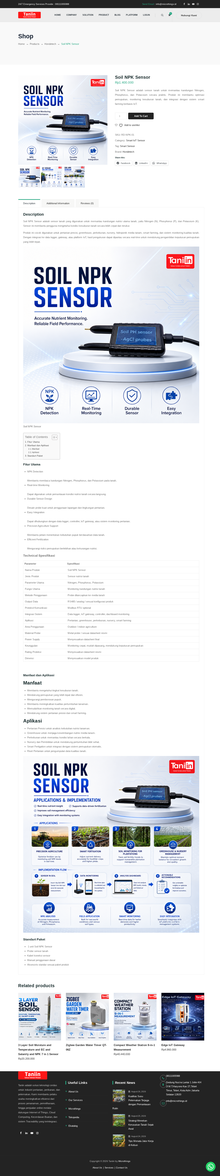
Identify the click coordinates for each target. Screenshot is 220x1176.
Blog (117, 15)
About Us (73, 1091)
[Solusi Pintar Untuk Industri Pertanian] (29, 15)
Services (109, 1167)
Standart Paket (35, 456)
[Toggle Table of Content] (53, 437)
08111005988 (173, 1075)
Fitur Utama (33, 442)
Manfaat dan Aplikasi (38, 445)
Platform (132, 15)
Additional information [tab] (58, 203)
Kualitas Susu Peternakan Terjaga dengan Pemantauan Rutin (131, 1102)
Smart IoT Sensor (135, 140)
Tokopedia (73, 1117)
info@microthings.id (176, 1101)
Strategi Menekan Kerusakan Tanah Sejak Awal (141, 1124)
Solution (87, 15)
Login (146, 15)
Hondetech (128, 151)
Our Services (75, 1100)
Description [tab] (29, 203)
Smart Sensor (127, 146)
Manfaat (35, 449)
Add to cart (141, 116)
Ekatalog (73, 1125)
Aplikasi (35, 452)
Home (57, 15)
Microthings (74, 1108)
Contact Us (121, 1167)
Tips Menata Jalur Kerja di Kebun (140, 1143)
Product (104, 15)
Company (71, 15)
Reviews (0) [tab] (87, 203)
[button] (210, 1166)
